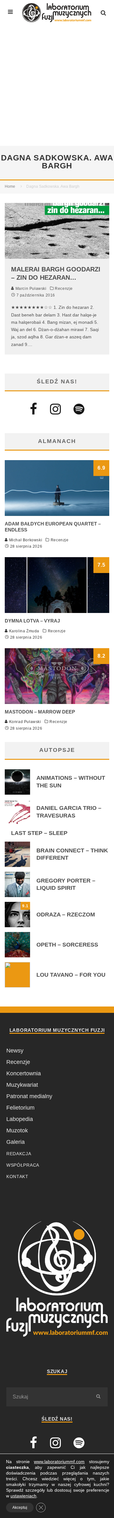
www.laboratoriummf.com (59, 1461)
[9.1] (17, 925)
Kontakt (17, 1176)
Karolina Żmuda (23, 631)
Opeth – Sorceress (67, 944)
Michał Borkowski (25, 540)
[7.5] (57, 611)
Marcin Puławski (30, 288)
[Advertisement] (57, 86)
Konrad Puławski (24, 722)
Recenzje (64, 288)
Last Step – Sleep (39, 833)
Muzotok (17, 1130)
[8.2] (57, 702)
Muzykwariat (22, 1085)
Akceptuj (19, 1507)
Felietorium (20, 1107)
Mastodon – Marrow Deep (40, 711)
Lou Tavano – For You (70, 975)
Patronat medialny (29, 1096)
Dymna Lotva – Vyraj (32, 620)
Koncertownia (23, 1073)
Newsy (14, 1050)
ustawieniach (23, 1495)
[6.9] (57, 514)
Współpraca (22, 1165)
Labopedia (19, 1119)
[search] (98, 1396)
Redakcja (18, 1153)
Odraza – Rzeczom (65, 914)
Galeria (15, 1142)
